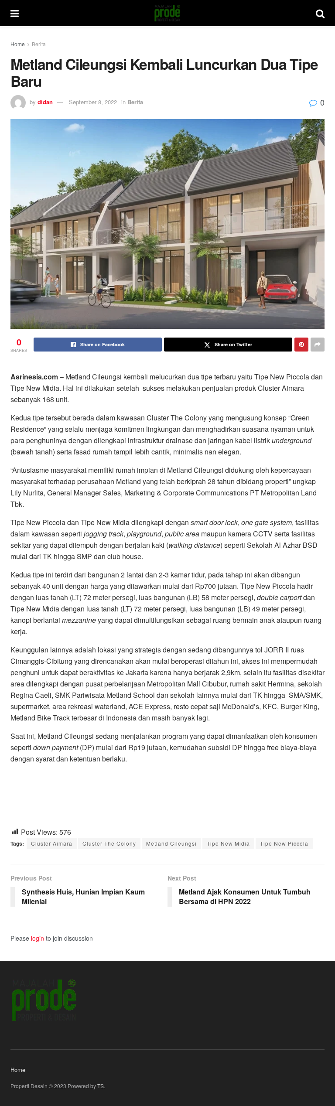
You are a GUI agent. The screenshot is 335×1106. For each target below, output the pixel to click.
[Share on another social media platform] (318, 345)
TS (100, 1085)
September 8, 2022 (93, 102)
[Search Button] (320, 13)
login (37, 938)
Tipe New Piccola (284, 843)
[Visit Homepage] (167, 13)
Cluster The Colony (109, 843)
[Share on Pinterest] (301, 345)
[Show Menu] (14, 13)
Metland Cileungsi (171, 843)
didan (45, 102)
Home (17, 44)
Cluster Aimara (51, 843)
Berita (39, 44)
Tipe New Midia (228, 843)
